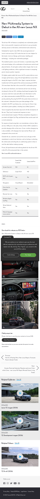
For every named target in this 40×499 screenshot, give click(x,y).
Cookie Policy (31, 491)
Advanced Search (26, 11)
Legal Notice (24, 491)
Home (3, 15)
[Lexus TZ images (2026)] (20, 393)
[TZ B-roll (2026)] (20, 456)
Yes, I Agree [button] (28, 255)
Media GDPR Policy (15, 491)
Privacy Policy (6, 491)
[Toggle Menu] (37, 9)
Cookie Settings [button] (11, 255)
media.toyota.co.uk (33, 2)
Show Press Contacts (9, 340)
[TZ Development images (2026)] (20, 420)
